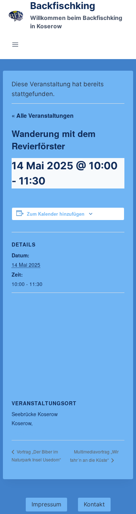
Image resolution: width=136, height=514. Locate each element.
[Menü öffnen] (15, 44)
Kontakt (94, 504)
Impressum (46, 504)
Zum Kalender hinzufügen (56, 214)
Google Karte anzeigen (38, 432)
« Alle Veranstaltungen (43, 115)
